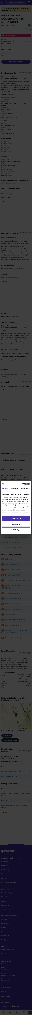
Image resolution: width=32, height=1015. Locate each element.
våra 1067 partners (12, 497)
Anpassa (15, 524)
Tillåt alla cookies (16, 518)
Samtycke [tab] (5, 488)
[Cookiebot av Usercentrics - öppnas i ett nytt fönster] (22, 483)
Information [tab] (14, 488)
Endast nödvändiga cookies (16, 530)
